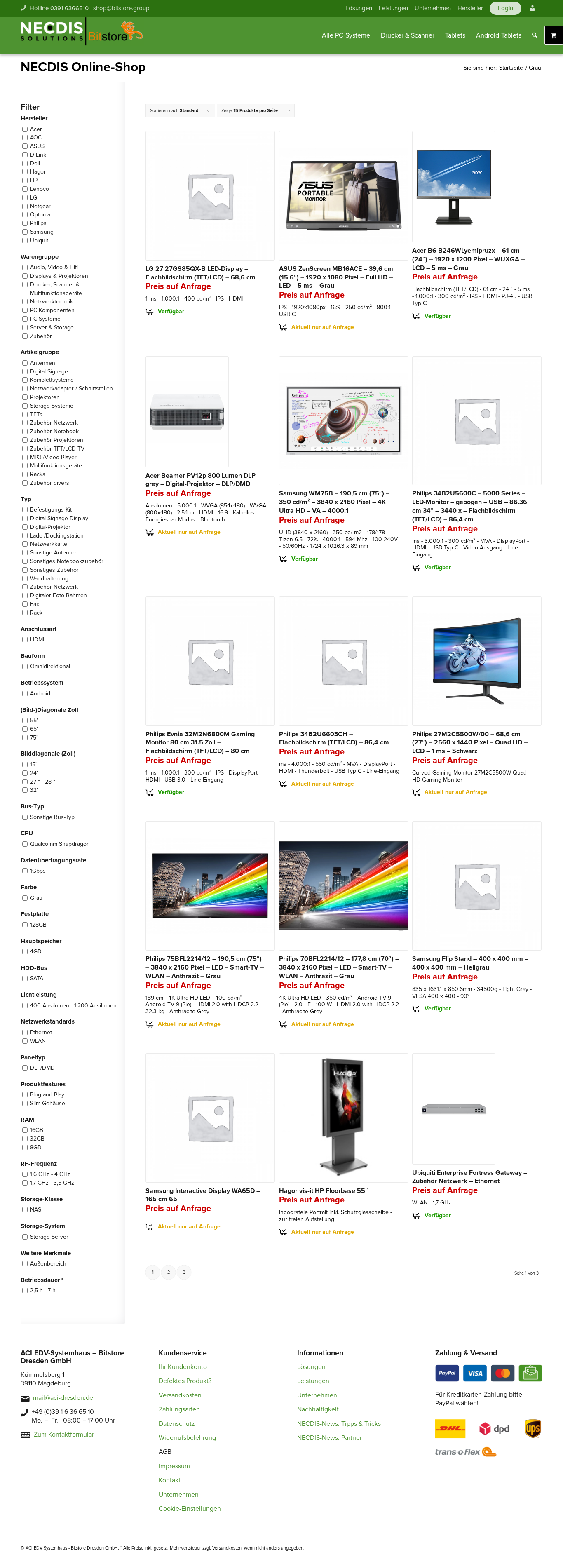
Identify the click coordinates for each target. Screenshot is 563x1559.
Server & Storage (52, 327)
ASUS (37, 146)
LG (33, 197)
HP (34, 180)
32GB (37, 1138)
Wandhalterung (49, 578)
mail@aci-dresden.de (63, 1398)
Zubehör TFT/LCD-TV (57, 448)
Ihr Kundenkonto (183, 1367)
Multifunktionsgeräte (56, 465)
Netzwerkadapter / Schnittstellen (71, 388)
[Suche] (535, 35)
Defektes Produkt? (185, 1381)
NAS (35, 1209)
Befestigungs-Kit (51, 509)
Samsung (42, 231)
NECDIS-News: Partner (329, 1438)
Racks (37, 474)
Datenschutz (177, 1424)
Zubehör (41, 336)
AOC (36, 137)
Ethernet (41, 1032)
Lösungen (358, 8)
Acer (36, 129)
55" (34, 720)
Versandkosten (180, 1395)
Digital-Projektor (50, 527)
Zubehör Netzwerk (54, 422)
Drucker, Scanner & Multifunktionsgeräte (56, 289)
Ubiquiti (39, 240)
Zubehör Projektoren (56, 440)
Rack (36, 612)
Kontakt (170, 1480)
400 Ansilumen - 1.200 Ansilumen (73, 1005)
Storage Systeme (51, 405)
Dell (35, 163)
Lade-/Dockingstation (57, 535)
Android (40, 693)
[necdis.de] (82, 35)
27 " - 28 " (42, 781)
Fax (34, 604)
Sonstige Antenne (53, 552)
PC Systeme (45, 318)
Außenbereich (48, 1263)
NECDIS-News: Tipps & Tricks (339, 1424)
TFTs (36, 414)
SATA (36, 978)
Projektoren (45, 397)
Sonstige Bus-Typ (52, 817)
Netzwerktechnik (51, 301)
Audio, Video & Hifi (54, 267)
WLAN (38, 1041)
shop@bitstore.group (121, 8)
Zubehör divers (49, 482)
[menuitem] (358, 8)
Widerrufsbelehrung (187, 1438)
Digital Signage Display (59, 518)
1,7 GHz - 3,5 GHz (52, 1182)
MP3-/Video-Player (53, 457)
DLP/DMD (42, 1067)
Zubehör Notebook (54, 431)
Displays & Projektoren (59, 275)
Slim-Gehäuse (47, 1103)
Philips (38, 223)
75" (34, 737)
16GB (36, 1130)
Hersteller (470, 8)
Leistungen (393, 8)
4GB (35, 951)
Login (505, 8)
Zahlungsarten (179, 1409)
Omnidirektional (50, 666)
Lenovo (39, 189)
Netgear (40, 206)
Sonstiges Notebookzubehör (66, 561)
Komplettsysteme (52, 379)
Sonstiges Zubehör (54, 569)
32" (34, 790)
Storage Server (49, 1236)
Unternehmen (433, 8)
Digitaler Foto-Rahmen (58, 595)
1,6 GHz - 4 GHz (50, 1174)
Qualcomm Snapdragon (60, 844)
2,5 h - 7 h (43, 1290)
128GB (38, 924)
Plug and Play (47, 1094)
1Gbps (38, 870)
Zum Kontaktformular (64, 1434)
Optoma (40, 214)
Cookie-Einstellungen (190, 1509)
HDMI (37, 639)
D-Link (38, 154)
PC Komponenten (52, 310)
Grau (36, 898)
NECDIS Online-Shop (83, 67)
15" (34, 764)
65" (34, 729)
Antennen (42, 362)
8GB (35, 1147)
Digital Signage (49, 371)
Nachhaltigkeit (318, 1409)
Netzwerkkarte (48, 543)
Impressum (174, 1466)
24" (34, 773)
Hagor (38, 171)
